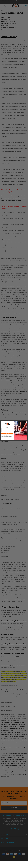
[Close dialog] (26, 422)
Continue (7, 433)
